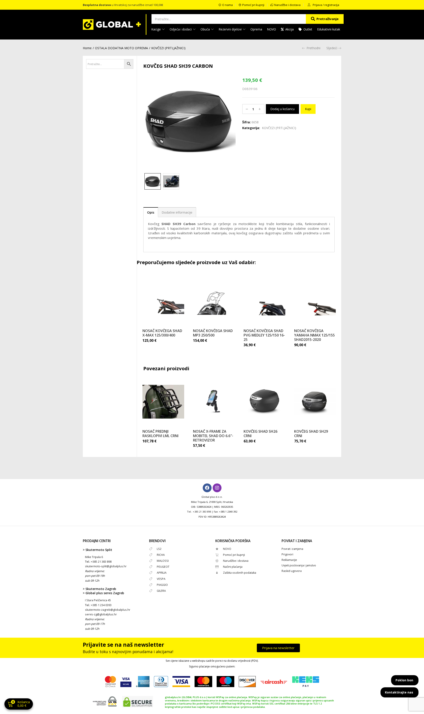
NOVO (271, 29)
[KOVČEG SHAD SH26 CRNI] (264, 402)
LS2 (159, 549)
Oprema (256, 29)
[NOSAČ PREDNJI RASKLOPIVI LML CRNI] (163, 402)
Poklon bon (404, 680)
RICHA (161, 555)
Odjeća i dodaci (181, 29)
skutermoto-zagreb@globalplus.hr (107, 610)
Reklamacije (289, 560)
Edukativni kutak (328, 29)
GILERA (161, 591)
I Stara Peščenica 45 (98, 600)
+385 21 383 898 (202, 511)
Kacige (156, 29)
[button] (19, 704)
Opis (150, 212)
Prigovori (287, 554)
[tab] (150, 212)
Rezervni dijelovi (230, 29)
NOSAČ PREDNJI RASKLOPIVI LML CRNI (160, 433)
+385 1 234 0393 (101, 605)
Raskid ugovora (292, 571)
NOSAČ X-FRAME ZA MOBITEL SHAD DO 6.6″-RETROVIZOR (213, 436)
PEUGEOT (163, 567)
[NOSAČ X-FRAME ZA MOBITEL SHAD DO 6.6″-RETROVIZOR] (214, 402)
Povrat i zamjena (292, 549)
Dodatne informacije (177, 212)
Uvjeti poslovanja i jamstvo (299, 565)
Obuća (206, 29)
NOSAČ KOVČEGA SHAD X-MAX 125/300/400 (162, 333)
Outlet (307, 29)
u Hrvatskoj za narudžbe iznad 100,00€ (123, 5)
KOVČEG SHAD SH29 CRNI (311, 433)
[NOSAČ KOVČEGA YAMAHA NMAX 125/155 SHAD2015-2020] (315, 301)
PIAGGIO (162, 585)
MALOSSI (163, 561)
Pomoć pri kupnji (234, 555)
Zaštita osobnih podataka (239, 573)
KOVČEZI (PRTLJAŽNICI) (168, 48)
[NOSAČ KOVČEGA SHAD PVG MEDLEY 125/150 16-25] (264, 301)
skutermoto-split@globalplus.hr (106, 566)
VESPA (161, 579)
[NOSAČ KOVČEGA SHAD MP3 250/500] (214, 301)
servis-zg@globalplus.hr (101, 614)
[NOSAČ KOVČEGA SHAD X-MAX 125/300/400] (163, 301)
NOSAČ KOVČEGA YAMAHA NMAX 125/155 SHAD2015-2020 (314, 335)
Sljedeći (331, 48)
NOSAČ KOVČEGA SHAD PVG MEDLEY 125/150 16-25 (264, 335)
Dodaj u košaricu (282, 109)
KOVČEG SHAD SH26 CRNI (260, 433)
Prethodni (313, 48)
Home (87, 48)
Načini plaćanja (232, 567)
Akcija (289, 29)
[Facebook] (207, 487)
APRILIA (162, 573)
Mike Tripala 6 (94, 557)
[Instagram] (217, 487)
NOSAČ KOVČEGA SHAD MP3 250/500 (213, 333)
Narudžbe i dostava (235, 561)
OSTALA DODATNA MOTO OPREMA (121, 48)
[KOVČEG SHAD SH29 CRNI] (315, 402)
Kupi (308, 109)
